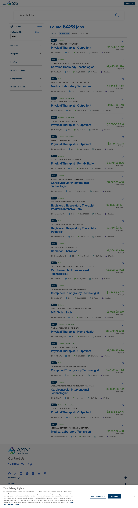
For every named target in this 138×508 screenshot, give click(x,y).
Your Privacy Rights (98, 496)
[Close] (134, 496)
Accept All (114, 496)
